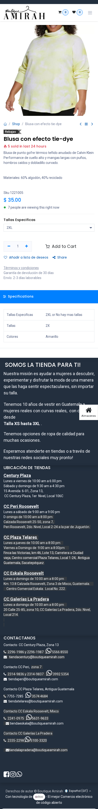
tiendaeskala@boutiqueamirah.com (37, 723)
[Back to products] (86, 124)
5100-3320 (38, 740)
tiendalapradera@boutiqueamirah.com (38, 750)
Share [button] (62, 257)
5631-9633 (40, 718)
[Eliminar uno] (9, 246)
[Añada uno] (26, 246)
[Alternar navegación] (90, 12)
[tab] (49, 296)
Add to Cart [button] (63, 246)
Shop (16, 124)
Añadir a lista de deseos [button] (28, 257)
